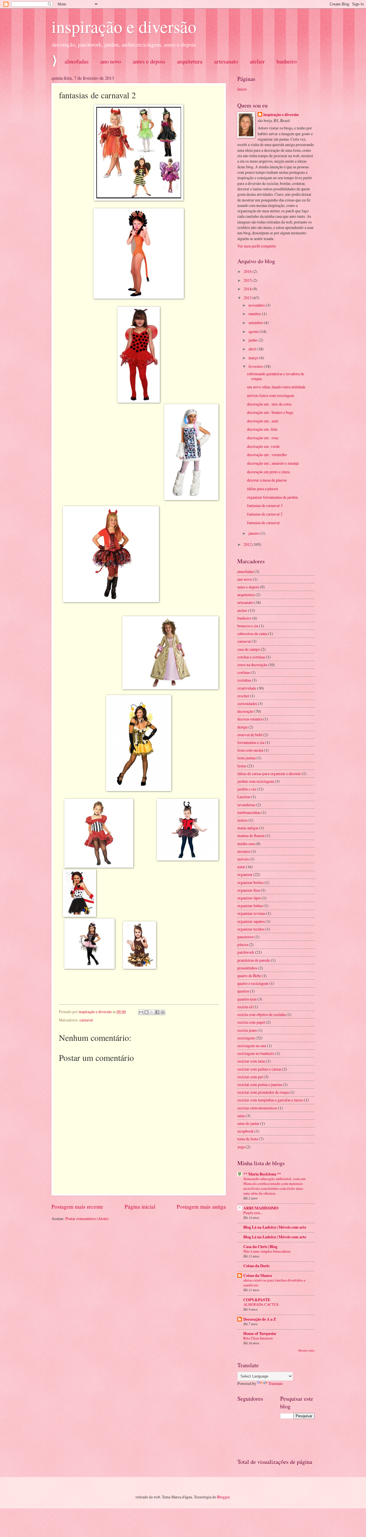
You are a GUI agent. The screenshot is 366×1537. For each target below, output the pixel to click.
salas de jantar (248, 1123)
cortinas (243, 672)
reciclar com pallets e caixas (259, 1069)
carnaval (86, 1020)
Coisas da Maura (257, 1275)
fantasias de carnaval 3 (265, 505)
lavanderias (246, 804)
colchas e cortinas (251, 657)
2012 (248, 544)
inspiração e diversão (123, 26)
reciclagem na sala (251, 1045)
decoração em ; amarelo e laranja (273, 463)
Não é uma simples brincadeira (267, 1251)
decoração (245, 711)
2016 (248, 271)
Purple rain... (253, 1212)
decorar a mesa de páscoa (267, 480)
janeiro (254, 533)
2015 (248, 280)
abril (252, 349)
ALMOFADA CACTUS (261, 1304)
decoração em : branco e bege (270, 412)
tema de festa (247, 1138)
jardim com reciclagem (255, 781)
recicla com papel (251, 1022)
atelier (257, 61)
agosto (254, 331)
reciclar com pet (250, 1076)
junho (253, 340)
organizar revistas (251, 913)
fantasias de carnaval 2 (265, 514)
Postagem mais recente (77, 1206)
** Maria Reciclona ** (262, 1174)
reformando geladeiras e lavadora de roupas (275, 376)
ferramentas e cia (250, 742)
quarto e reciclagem (252, 983)
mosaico (243, 851)
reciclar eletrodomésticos (257, 1108)
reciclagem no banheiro (255, 1053)
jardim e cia (246, 789)
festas (241, 765)
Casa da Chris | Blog (260, 1246)
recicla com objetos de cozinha (261, 1014)
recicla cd (244, 1006)
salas (241, 1115)
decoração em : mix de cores (269, 404)
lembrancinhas (248, 812)
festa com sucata (250, 750)
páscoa (242, 944)
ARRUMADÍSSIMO (261, 1208)
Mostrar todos (306, 1350)
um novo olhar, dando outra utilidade (276, 387)
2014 (248, 289)
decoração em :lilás (262, 429)
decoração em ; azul (262, 421)
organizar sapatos (251, 921)
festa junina (246, 757)
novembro (257, 305)
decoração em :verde (263, 446)
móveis (243, 859)
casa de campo (248, 649)
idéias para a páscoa (262, 488)
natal (241, 866)
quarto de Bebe (249, 975)
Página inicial (140, 1206)
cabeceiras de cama (252, 633)
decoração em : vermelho (267, 454)
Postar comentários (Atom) (87, 1218)
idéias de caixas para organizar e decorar (269, 773)
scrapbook (245, 1131)
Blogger (223, 1497)
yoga (241, 1146)
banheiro (244, 618)
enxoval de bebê (249, 734)
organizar (244, 874)
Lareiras (243, 796)
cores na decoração (252, 664)
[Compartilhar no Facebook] (157, 1012)
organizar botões (250, 882)
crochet (243, 695)
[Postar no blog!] (146, 1012)
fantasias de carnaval (263, 522)
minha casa (246, 843)
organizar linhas (250, 905)
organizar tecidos (250, 929)
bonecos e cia (247, 625)
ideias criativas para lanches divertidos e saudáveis (274, 1282)
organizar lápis (249, 898)
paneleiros (245, 936)
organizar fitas (248, 890)
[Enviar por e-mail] (141, 1012)
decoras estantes (249, 719)
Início (242, 89)
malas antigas (247, 828)
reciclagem (246, 1038)
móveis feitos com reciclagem (270, 395)
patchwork (245, 952)
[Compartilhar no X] (152, 1012)
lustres (242, 820)
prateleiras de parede (253, 960)
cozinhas (244, 680)
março (253, 357)
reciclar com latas (251, 1061)
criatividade (246, 688)
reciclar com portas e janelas (259, 1084)
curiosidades (247, 703)
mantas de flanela (250, 835)
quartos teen (246, 999)
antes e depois (149, 61)
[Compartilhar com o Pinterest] (163, 1012)
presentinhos (247, 968)
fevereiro (256, 366)
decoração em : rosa (262, 437)
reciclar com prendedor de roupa (263, 1092)
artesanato (226, 61)
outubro (255, 313)
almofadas (77, 61)
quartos (243, 991)
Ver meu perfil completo (256, 246)
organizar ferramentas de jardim (272, 497)
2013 (248, 297)
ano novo (110, 61)
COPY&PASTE (256, 1300)
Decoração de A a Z (259, 1319)
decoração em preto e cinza (268, 471)
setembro (256, 322)
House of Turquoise (259, 1333)
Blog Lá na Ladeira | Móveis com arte (274, 1227)
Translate (275, 1383)
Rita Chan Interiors (258, 1338)
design (242, 727)
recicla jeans (247, 1030)
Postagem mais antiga (201, 1206)
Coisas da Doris (256, 1266)
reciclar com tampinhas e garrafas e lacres (270, 1100)
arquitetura (189, 61)
